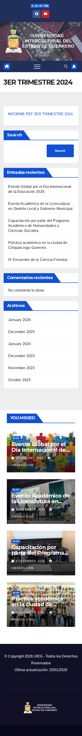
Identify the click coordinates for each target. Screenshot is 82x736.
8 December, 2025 (31, 561)
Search (14, 134)
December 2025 (21, 332)
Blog (16, 438)
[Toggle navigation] (37, 66)
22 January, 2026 (30, 458)
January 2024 (19, 344)
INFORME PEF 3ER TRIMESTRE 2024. (41, 114)
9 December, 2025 (31, 509)
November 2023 (21, 368)
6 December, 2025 (31, 612)
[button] (66, 66)
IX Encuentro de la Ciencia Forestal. (38, 260)
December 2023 (21, 356)
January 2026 (19, 320)
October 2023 (19, 380)
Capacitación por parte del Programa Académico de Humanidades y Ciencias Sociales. (38, 226)
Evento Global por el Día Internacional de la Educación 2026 (38, 450)
